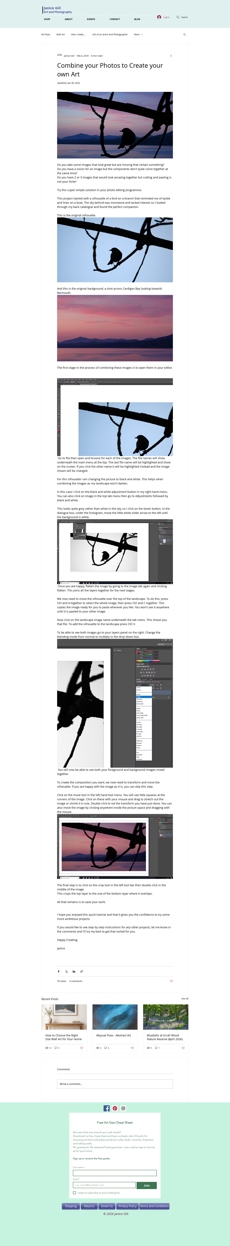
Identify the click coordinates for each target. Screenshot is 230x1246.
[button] (184, 34)
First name (79, 1167)
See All (185, 998)
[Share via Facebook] (58, 971)
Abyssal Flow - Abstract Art (113, 1035)
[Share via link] (81, 971)
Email (76, 1179)
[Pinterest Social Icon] (115, 1108)
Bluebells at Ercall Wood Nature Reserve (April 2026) (165, 1037)
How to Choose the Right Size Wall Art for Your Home (63, 1037)
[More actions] (171, 56)
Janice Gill (52, 7)
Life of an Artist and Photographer (110, 34)
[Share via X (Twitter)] (66, 971)
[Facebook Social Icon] (107, 1108)
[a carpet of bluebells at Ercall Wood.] (165, 1017)
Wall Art (60, 34)
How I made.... (78, 34)
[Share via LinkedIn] (73, 971)
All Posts (45, 34)
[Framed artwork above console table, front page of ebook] (64, 1017)
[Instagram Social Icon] (123, 1108)
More (137, 34)
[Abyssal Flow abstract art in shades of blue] (115, 1017)
